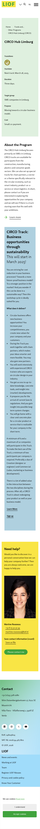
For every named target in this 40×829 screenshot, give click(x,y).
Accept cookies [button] (19, 814)
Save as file (11, 642)
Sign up (10, 516)
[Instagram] (11, 727)
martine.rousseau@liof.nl (17, 631)
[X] (18, 727)
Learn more (15, 217)
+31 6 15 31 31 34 (13, 627)
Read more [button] (20, 799)
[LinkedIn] (4, 727)
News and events (9, 757)
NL (30, 4)
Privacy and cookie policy (13, 777)
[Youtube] (26, 727)
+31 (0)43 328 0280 (10, 695)
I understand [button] (20, 807)
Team (4, 767)
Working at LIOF (9, 762)
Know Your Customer (11, 783)
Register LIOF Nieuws (11, 772)
